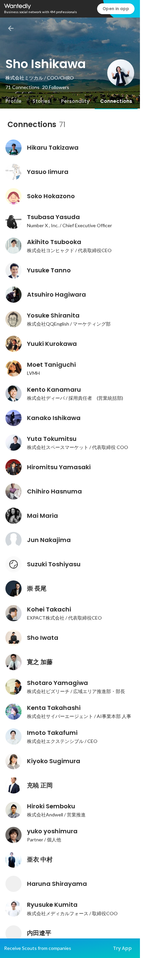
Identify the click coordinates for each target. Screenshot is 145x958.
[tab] (13, 101)
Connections (116, 101)
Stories (41, 101)
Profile (13, 101)
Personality (75, 101)
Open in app (116, 8)
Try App (122, 948)
